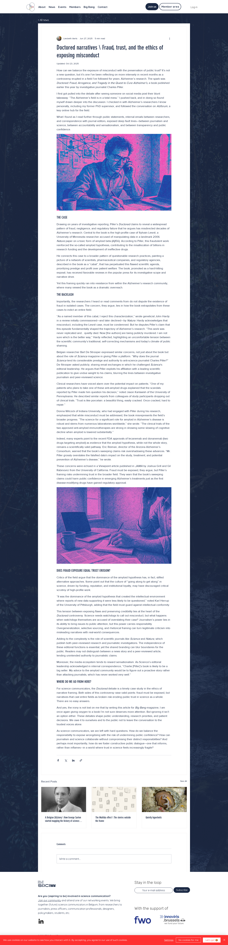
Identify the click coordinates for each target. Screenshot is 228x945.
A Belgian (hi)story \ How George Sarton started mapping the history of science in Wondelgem (63, 819)
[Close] (224, 940)
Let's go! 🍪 (212, 940)
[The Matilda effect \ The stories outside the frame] (114, 799)
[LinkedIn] (41, 922)
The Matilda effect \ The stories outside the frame (113, 819)
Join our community (49, 900)
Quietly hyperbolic (154, 817)
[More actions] (169, 38)
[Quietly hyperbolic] (164, 799)
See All (183, 781)
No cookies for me (188, 940)
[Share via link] (80, 760)
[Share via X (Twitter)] (65, 760)
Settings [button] (168, 940)
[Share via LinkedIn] (73, 760)
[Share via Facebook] (58, 760)
